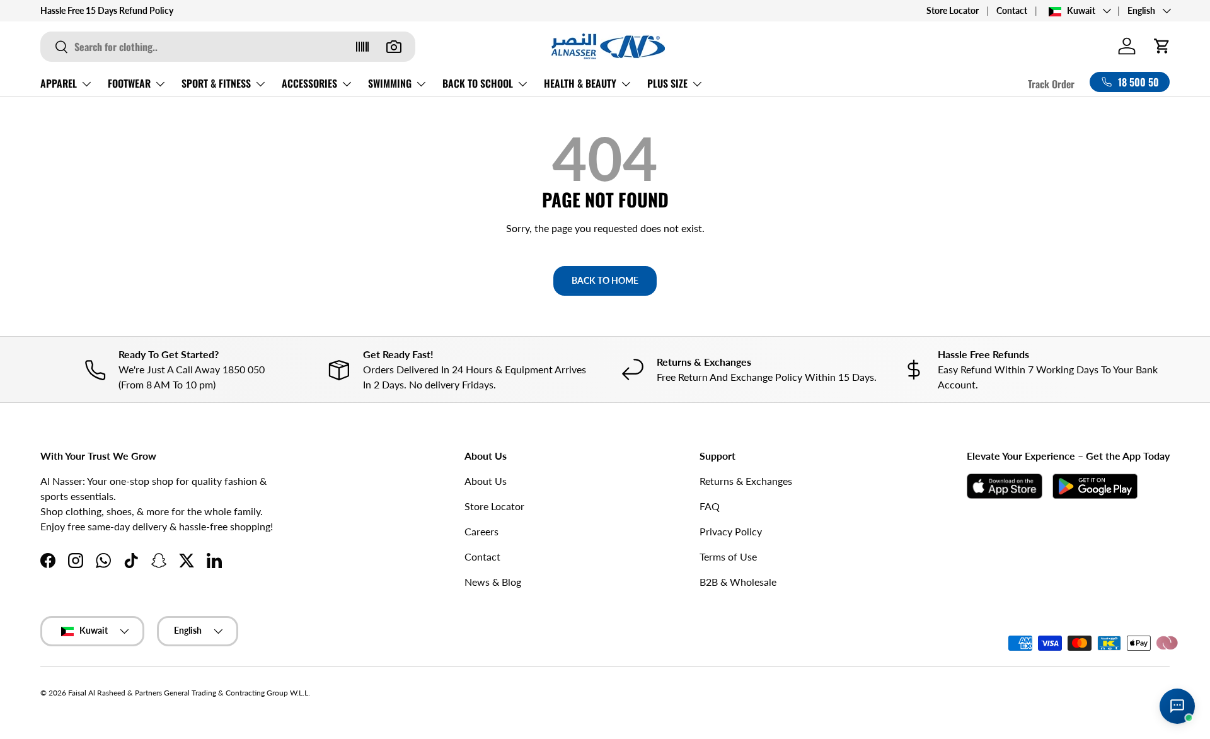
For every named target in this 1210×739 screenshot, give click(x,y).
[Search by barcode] (362, 47)
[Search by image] (394, 47)
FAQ (710, 506)
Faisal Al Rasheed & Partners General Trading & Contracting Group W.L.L (188, 692)
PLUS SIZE (667, 83)
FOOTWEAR (129, 83)
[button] (1162, 46)
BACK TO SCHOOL (477, 83)
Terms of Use (728, 556)
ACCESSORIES (309, 83)
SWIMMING (390, 83)
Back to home (605, 280)
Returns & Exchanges (746, 481)
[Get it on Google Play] (1095, 486)
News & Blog (492, 582)
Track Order (1051, 83)
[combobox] (227, 47)
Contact (1011, 10)
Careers (481, 531)
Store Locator (952, 10)
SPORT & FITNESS (216, 83)
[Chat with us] (1177, 706)
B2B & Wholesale (738, 582)
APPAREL (58, 83)
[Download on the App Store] (1004, 486)
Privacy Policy (731, 531)
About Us (485, 481)
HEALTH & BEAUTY (580, 83)
